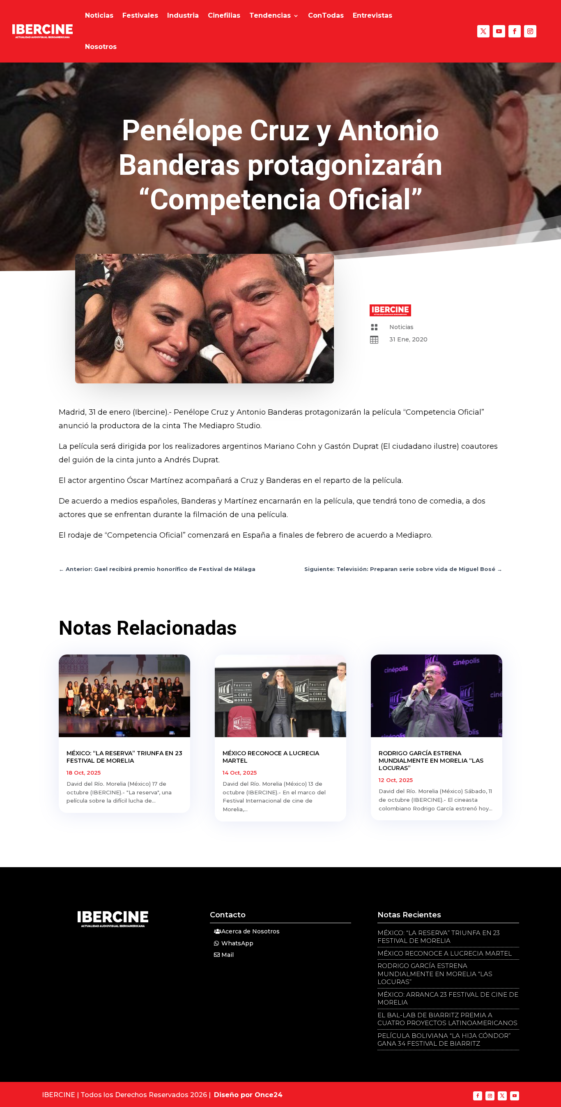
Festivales (140, 15)
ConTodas (326, 15)
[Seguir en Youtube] (499, 31)
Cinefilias (224, 15)
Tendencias (270, 15)
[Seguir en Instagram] (530, 31)
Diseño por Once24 (248, 1095)
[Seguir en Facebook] (514, 31)
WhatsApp (237, 943)
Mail (227, 954)
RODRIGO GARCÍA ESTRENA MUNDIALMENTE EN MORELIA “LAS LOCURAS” (431, 761)
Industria (183, 15)
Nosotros (101, 47)
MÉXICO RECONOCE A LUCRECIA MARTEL (444, 953)
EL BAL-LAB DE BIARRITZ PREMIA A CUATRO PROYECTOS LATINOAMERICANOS (447, 1019)
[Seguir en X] (483, 31)
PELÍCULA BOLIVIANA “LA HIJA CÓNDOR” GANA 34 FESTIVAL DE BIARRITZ (443, 1040)
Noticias (99, 15)
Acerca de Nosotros (250, 931)
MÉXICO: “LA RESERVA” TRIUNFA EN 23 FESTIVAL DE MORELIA (124, 757)
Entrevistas (372, 15)
